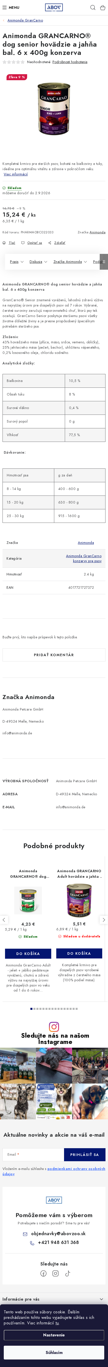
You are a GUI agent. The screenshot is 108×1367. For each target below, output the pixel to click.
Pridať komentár (54, 654)
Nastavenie (54, 1335)
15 (77, 1009)
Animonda (97, 232)
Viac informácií (16, 174)
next (104, 920)
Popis (14, 261)
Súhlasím (54, 1352)
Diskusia (36, 261)
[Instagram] (55, 1274)
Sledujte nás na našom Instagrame (55, 1038)
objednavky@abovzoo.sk (58, 1233)
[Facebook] (43, 1274)
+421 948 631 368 (58, 1242)
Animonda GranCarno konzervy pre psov (83, 558)
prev (4, 920)
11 (65, 1009)
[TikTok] (68, 1274)
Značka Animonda (67, 261)
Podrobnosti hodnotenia (69, 62)
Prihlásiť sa (84, 1154)
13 (71, 1009)
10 (62, 1009)
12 (68, 1009)
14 (74, 1009)
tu (57, 1323)
